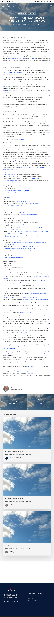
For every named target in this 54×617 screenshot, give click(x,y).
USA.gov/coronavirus (10, 174)
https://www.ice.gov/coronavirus (23, 201)
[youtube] (9, 1)
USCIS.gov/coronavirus (12, 197)
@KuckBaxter (20, 371)
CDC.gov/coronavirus (10, 176)
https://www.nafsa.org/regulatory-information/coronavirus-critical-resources (27, 182)
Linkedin (19, 58)
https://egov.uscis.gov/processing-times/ (36, 293)
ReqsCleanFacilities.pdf (11, 207)
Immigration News (22, 13)
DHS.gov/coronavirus (26, 188)
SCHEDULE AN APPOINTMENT (10, 596)
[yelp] (14, 1)
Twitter (9, 58)
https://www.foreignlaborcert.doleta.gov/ (15, 224)
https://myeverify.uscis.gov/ (14, 160)
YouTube (5, 86)
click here (21, 139)
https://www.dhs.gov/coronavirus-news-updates (17, 190)
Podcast (32, 58)
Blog (24, 58)
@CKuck (28, 371)
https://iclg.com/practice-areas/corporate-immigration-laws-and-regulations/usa (27, 353)
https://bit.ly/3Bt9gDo (25, 312)
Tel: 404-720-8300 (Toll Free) (43, 1)
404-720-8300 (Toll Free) (11, 601)
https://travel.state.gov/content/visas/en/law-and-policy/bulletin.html (20, 297)
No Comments (37, 24)
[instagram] (12, 1)
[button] (51, 5)
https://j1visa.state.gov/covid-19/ (29, 250)
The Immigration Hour (31, 366)
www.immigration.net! (38, 284)
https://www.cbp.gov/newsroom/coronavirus (31, 212)
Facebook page (31, 373)
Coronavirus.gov (9, 172)
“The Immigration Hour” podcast (34, 94)
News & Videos (32, 13)
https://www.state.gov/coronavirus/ (21, 241)
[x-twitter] (2, 1)
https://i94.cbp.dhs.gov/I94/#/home (28, 214)
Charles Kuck (16, 24)
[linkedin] (7, 1)
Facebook (13, 58)
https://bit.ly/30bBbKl (24, 332)
